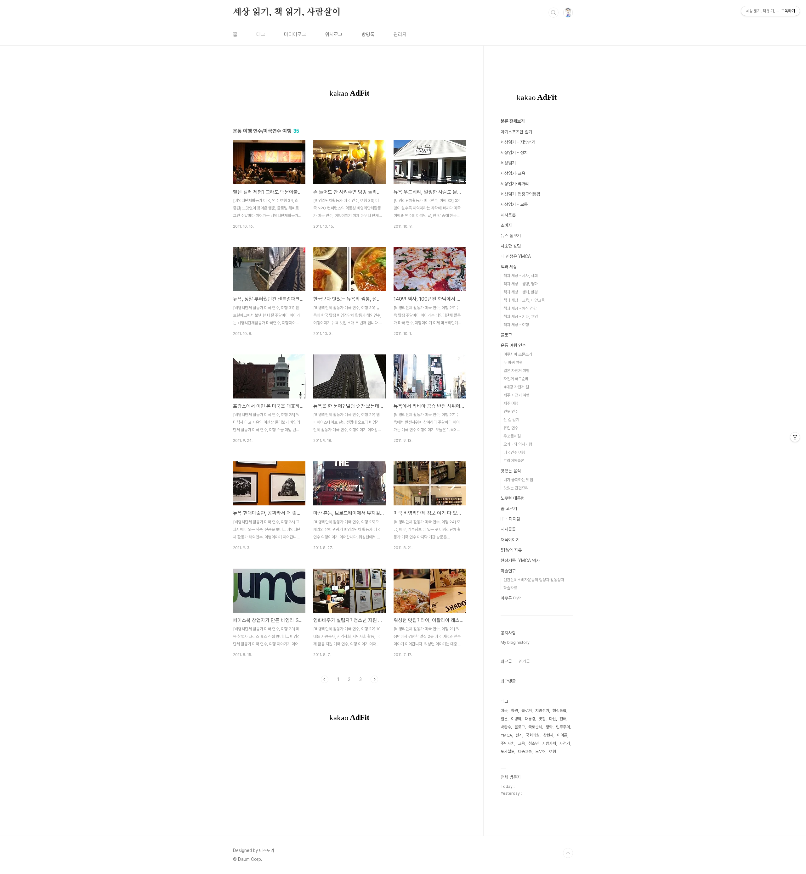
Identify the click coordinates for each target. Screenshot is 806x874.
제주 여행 (510, 403)
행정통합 (559, 710)
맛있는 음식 (511, 470)
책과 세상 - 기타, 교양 (520, 316)
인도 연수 (510, 411)
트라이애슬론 (513, 460)
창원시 (548, 735)
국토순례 (535, 727)
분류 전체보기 (513, 121)
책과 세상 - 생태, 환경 (520, 292)
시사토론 (508, 214)
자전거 (564, 743)
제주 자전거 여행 (516, 395)
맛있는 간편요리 (516, 488)
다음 (374, 679)
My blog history (515, 642)
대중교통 (525, 751)
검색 (553, 12)
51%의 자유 (511, 550)
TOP (568, 853)
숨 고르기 (509, 508)
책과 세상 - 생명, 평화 (520, 283)
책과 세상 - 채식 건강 (520, 308)
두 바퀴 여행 (513, 362)
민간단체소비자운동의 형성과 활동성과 (533, 579)
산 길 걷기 (511, 419)
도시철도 (507, 751)
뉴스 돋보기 (511, 235)
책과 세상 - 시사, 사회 (520, 275)
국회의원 (533, 735)
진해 (562, 718)
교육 (521, 743)
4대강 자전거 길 (516, 387)
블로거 (526, 710)
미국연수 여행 (514, 452)
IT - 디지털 (510, 518)
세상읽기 (508, 162)
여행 (552, 751)
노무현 (540, 751)
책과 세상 (509, 266)
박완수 (506, 727)
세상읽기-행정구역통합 (520, 194)
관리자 (400, 34)
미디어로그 (295, 34)
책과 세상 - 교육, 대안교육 (524, 300)
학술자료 (510, 588)
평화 (549, 727)
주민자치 (507, 743)
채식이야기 (510, 539)
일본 (504, 718)
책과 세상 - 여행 (516, 324)
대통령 (530, 718)
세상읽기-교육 (513, 173)
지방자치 (549, 743)
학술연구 (508, 570)
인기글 (524, 661)
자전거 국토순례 (516, 378)
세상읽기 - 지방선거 (518, 142)
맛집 (542, 718)
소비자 (506, 225)
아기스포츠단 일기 (516, 131)
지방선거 (542, 710)
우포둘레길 (512, 436)
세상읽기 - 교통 (514, 204)
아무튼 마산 (511, 598)
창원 (514, 710)
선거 (518, 735)
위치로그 (334, 34)
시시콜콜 (508, 529)
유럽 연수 (510, 428)
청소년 (533, 743)
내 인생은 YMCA (516, 256)
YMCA (506, 735)
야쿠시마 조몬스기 (517, 354)
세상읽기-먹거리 (515, 183)
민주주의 (563, 727)
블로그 (506, 334)
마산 (552, 718)
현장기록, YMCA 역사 (520, 560)
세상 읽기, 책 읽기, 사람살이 (287, 12)
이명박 (516, 718)
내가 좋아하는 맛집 (518, 479)
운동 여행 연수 (513, 345)
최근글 (506, 661)
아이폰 (562, 735)
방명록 (368, 34)
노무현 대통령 (513, 498)
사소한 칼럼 (511, 245)
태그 (260, 34)
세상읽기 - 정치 (514, 152)
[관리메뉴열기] (795, 437)
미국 (504, 710)
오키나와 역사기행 (517, 444)
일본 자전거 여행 (516, 370)
